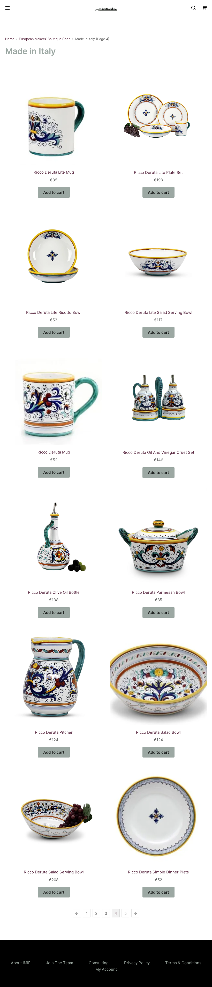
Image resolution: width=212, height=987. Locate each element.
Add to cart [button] (53, 192)
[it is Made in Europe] (106, 8)
